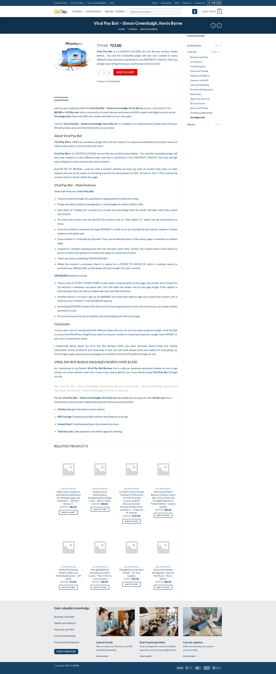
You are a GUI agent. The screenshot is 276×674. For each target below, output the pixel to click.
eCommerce (196, 61)
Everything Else (197, 66)
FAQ (112, 3)
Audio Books (93, 11)
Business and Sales (199, 57)
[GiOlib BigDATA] (60, 11)
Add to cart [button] (68, 512)
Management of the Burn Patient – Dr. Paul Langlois (131, 572)
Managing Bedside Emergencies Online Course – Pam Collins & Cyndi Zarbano (100, 574)
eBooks (109, 11)
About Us (187, 3)
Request (120, 11)
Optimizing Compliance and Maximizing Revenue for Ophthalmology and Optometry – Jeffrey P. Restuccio (68, 497)
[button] (194, 11)
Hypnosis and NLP (199, 80)
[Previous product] (219, 25)
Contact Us (200, 3)
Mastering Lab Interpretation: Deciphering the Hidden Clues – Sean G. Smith (100, 496)
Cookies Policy (60, 3)
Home (154, 3)
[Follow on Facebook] (209, 3)
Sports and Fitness (199, 108)
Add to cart (125, 72)
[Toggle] (220, 45)
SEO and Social (197, 103)
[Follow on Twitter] (214, 3)
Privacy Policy (77, 3)
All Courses (166, 3)
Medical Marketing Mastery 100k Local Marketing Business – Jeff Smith (68, 574)
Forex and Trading (199, 71)
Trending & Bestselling (201, 112)
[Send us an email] (219, 3)
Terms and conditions (97, 3)
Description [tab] (61, 100)
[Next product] (213, 25)
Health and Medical (200, 75)
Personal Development (201, 89)
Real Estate (195, 94)
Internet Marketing (199, 85)
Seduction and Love (199, 98)
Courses (77, 11)
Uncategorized (149, 29)
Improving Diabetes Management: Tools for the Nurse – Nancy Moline (163, 574)
